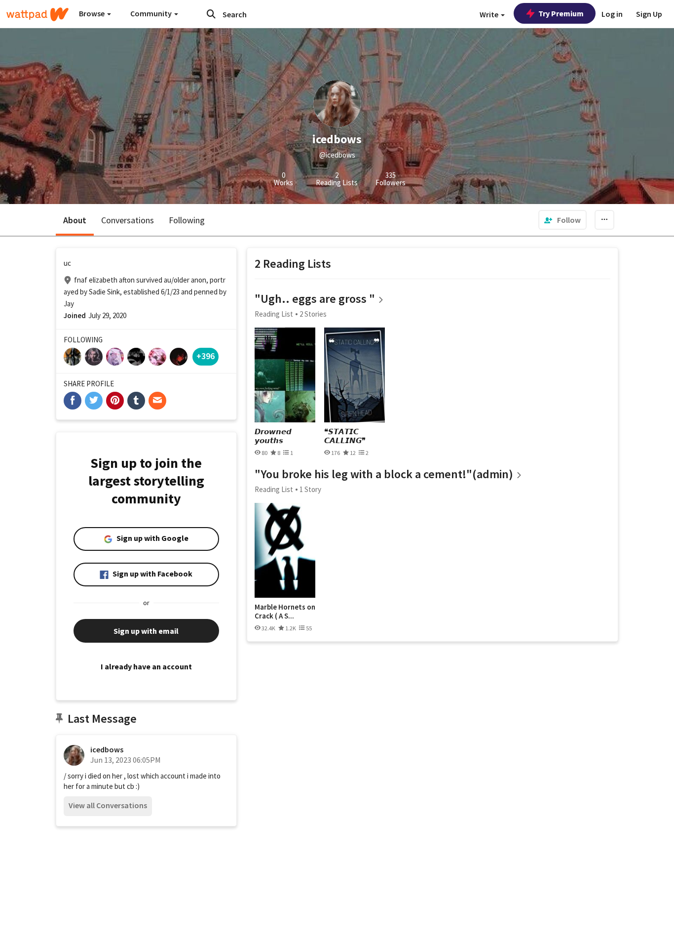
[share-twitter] (94, 401)
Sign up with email (146, 631)
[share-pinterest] (115, 401)
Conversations (127, 220)
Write (490, 14)
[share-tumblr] (136, 401)
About (74, 220)
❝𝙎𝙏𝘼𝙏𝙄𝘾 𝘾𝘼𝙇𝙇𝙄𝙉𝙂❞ (345, 436)
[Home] (37, 14)
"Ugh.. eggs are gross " (315, 298)
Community (151, 13)
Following (187, 220)
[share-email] (157, 401)
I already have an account (146, 666)
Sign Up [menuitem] (649, 14)
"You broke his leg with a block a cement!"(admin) (384, 474)
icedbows (106, 749)
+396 (205, 356)
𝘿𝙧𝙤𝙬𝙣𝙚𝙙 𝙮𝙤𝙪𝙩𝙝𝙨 (273, 436)
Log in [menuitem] (612, 14)
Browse (92, 13)
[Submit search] (211, 14)
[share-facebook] (72, 401)
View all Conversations (108, 805)
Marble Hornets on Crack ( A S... (285, 611)
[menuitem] (562, 220)
